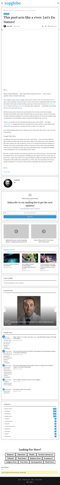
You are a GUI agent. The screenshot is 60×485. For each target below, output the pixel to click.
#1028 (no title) (26, 479)
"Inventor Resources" (10, 426)
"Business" (7, 418)
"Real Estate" (8, 436)
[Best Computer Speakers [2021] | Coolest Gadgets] (8, 383)
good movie (21, 106)
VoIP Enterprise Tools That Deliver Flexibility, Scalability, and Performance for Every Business (48, 266)
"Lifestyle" (7, 423)
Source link (7, 172)
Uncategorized (8, 421)
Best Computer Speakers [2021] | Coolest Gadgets (26, 379)
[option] (30, 310)
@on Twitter (5, 467)
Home (6, 10)
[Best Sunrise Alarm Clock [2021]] (8, 393)
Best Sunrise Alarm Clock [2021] (21, 389)
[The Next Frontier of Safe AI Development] (12, 258)
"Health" (7, 433)
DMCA (32, 479)
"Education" (7, 431)
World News (8, 413)
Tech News (11, 10)
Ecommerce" (8, 428)
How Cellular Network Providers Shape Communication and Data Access (28, 266)
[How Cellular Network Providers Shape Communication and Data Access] (30, 258)
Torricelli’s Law (8, 124)
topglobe (8, 26)
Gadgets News (8, 416)
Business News (8, 408)
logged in (12, 283)
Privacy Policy (38, 479)
